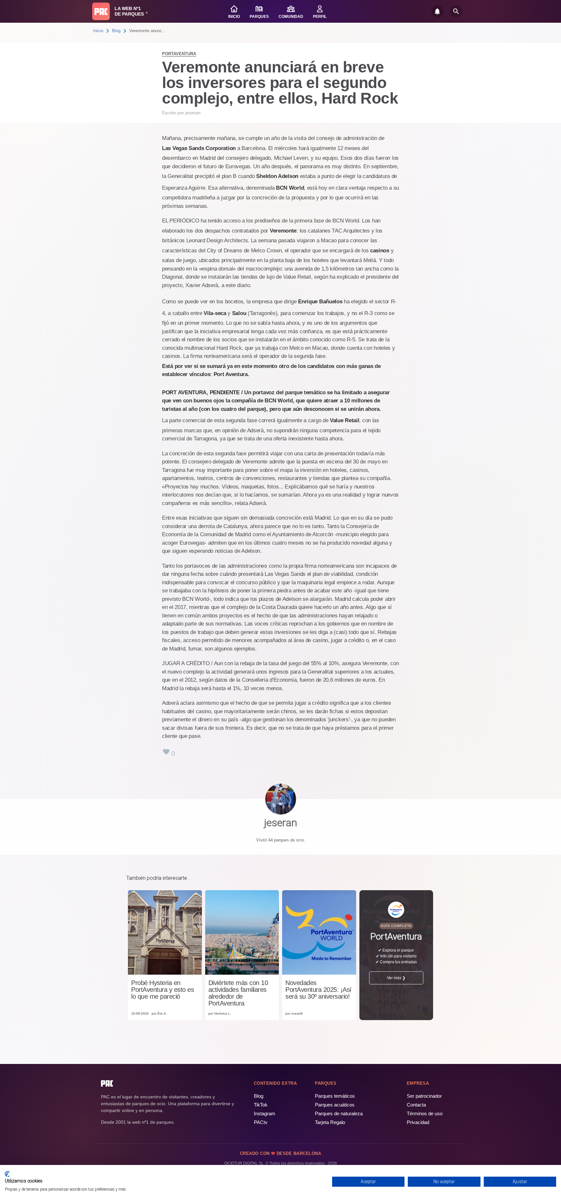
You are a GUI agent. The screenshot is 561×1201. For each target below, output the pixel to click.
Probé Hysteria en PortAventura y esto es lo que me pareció (162, 990)
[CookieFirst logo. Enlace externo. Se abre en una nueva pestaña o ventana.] (7, 1174)
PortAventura (179, 53)
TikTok (261, 1104)
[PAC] (101, 11)
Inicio (98, 30)
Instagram (264, 1113)
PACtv (261, 1122)
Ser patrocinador (424, 1096)
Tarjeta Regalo (330, 1122)
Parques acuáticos (335, 1104)
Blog (116, 30)
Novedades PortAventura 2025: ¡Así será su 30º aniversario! (318, 990)
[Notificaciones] (437, 11)
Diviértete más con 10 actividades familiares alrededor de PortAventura (238, 993)
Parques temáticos (335, 1096)
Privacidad (418, 1122)
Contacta (416, 1104)
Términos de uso (425, 1113)
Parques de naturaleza (339, 1113)
